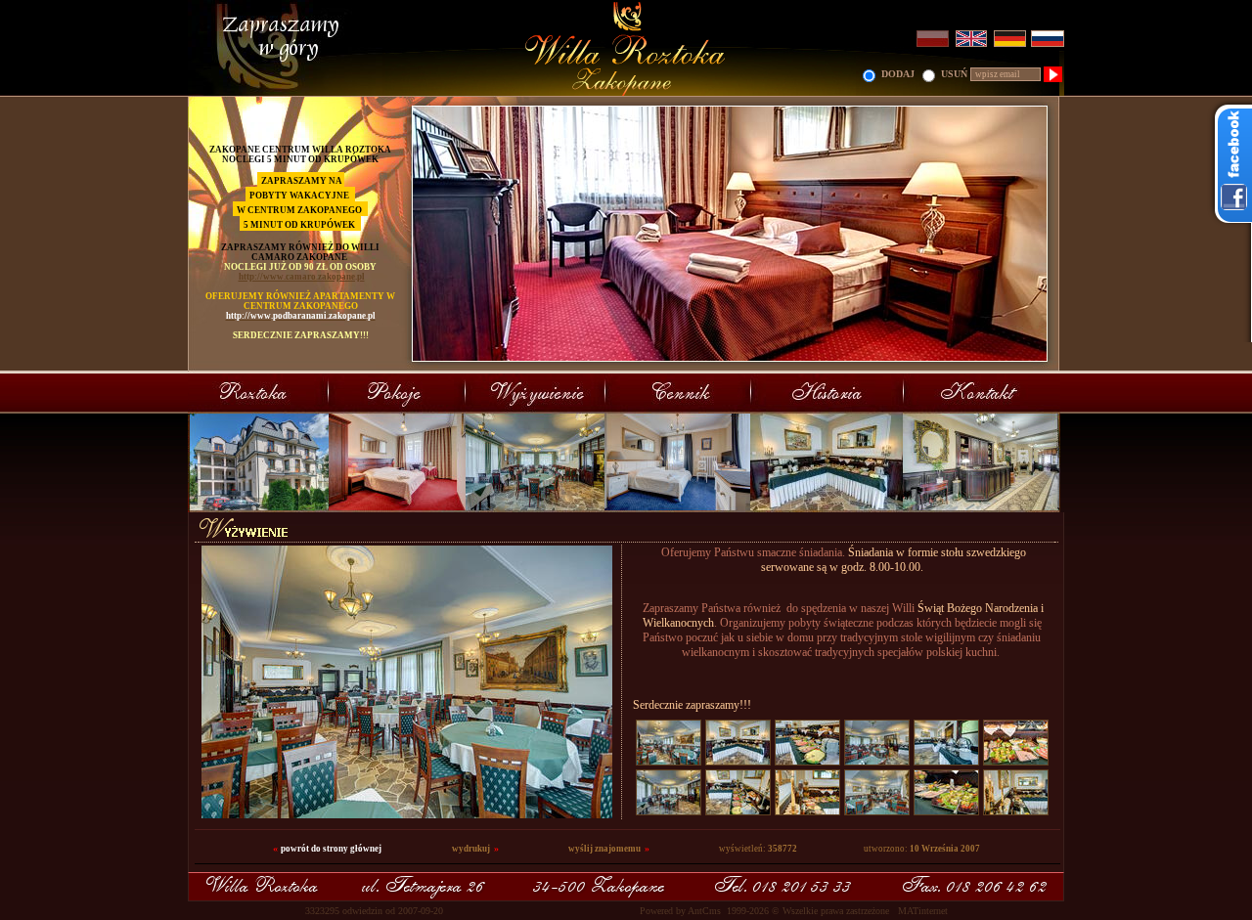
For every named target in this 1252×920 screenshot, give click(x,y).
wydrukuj (471, 849)
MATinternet (923, 910)
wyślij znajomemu (604, 849)
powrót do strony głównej (331, 849)
